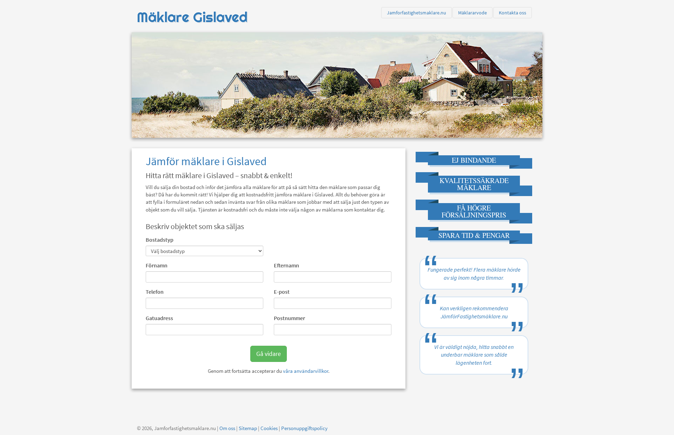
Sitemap (248, 428)
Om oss (227, 428)
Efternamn (286, 265)
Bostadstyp (159, 239)
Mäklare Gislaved (192, 17)
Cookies (269, 428)
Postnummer (289, 318)
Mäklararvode (472, 12)
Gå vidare (268, 354)
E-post (282, 291)
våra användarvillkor (305, 371)
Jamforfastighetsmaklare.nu (416, 12)
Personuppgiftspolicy (304, 428)
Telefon (155, 291)
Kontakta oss (512, 12)
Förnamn (156, 265)
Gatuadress (159, 318)
